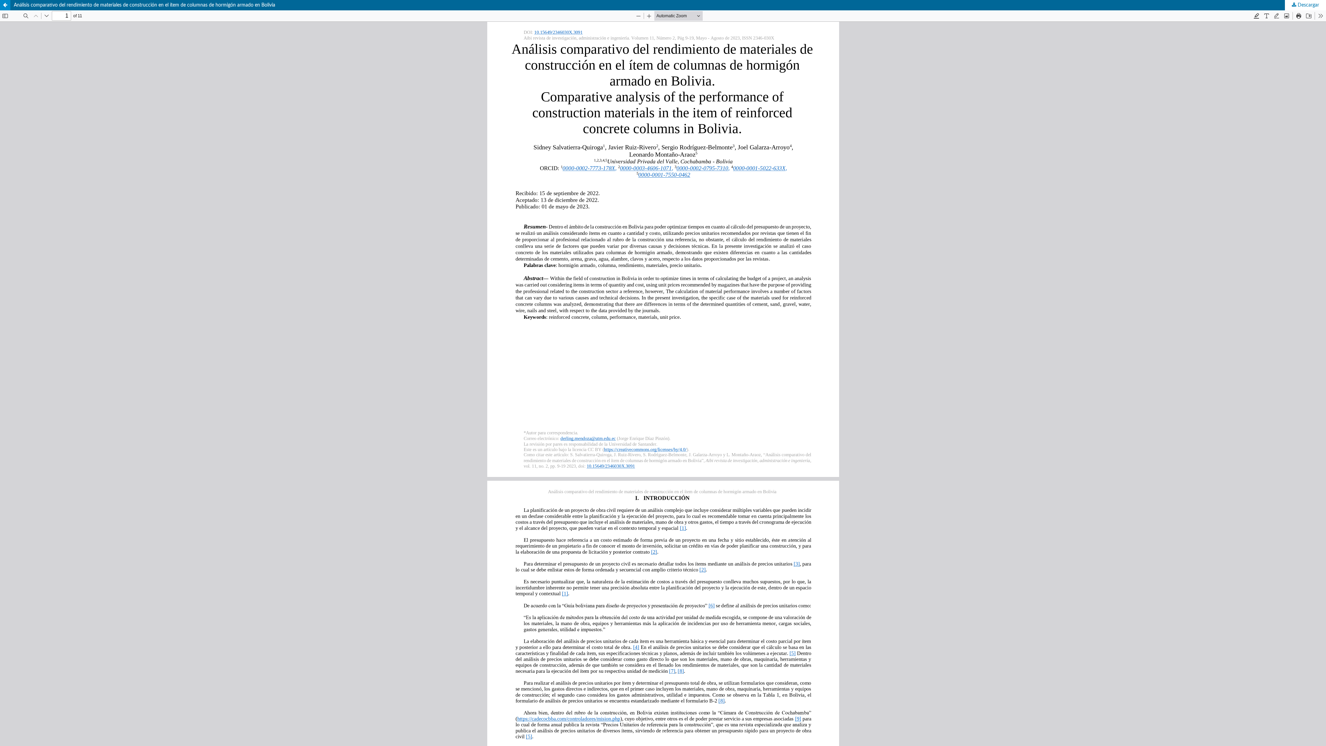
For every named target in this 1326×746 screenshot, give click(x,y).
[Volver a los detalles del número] (5, 5)
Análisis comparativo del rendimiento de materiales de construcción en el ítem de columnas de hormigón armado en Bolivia (144, 5)
